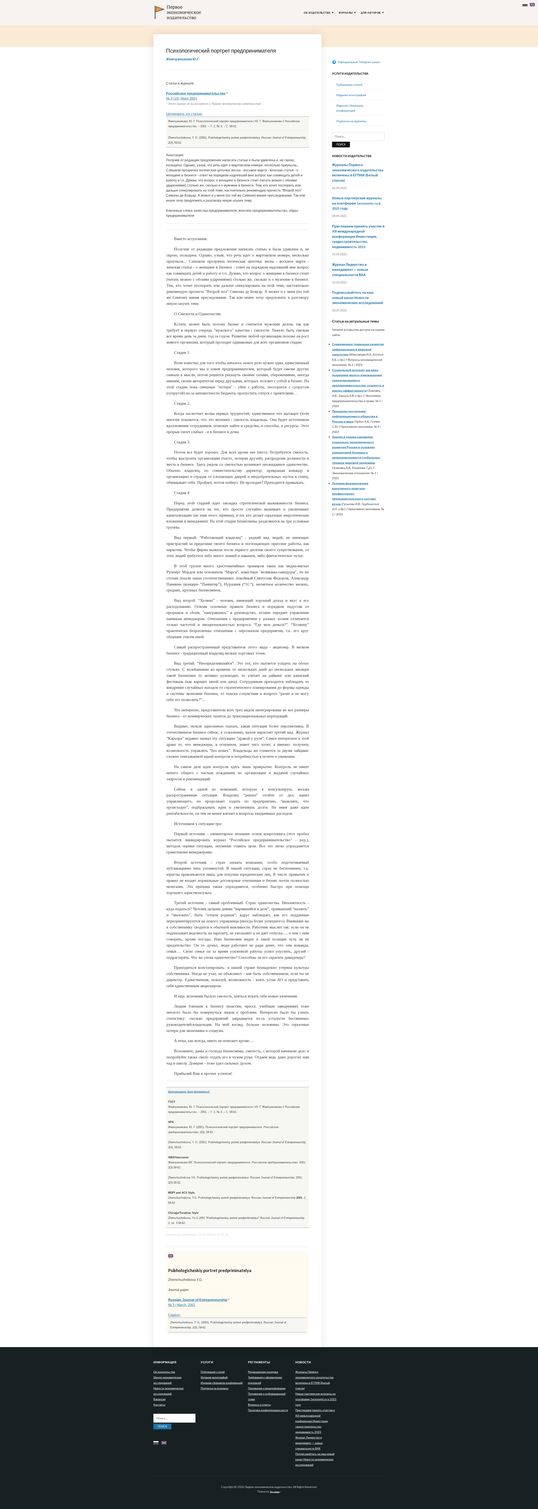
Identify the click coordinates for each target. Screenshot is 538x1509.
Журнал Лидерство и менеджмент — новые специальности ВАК (350, 269)
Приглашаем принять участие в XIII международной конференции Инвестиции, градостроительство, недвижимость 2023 (358, 236)
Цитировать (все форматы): (189, 1091)
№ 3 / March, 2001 (181, 1305)
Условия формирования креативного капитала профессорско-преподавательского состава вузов (354, 493)
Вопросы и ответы (259, 1404)
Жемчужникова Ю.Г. (183, 59)
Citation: (174, 1315)
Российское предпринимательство (195, 93)
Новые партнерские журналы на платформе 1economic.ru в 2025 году (357, 203)
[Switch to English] (533, 3)
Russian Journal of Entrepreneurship (197, 1300)
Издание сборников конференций (222, 1383)
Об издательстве (317, 12)
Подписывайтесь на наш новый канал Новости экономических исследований (357, 297)
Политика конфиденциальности (268, 1410)
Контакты (159, 1404)
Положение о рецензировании (266, 1388)
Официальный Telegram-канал (358, 62)
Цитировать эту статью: (184, 114)
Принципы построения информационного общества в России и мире (355, 416)
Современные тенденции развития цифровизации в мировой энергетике (358, 349)
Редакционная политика (263, 1372)
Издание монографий (351, 95)
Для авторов (371, 12)
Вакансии (159, 1399)
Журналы (346, 12)
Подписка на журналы (351, 121)
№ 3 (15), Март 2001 (181, 98)
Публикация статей (349, 84)
